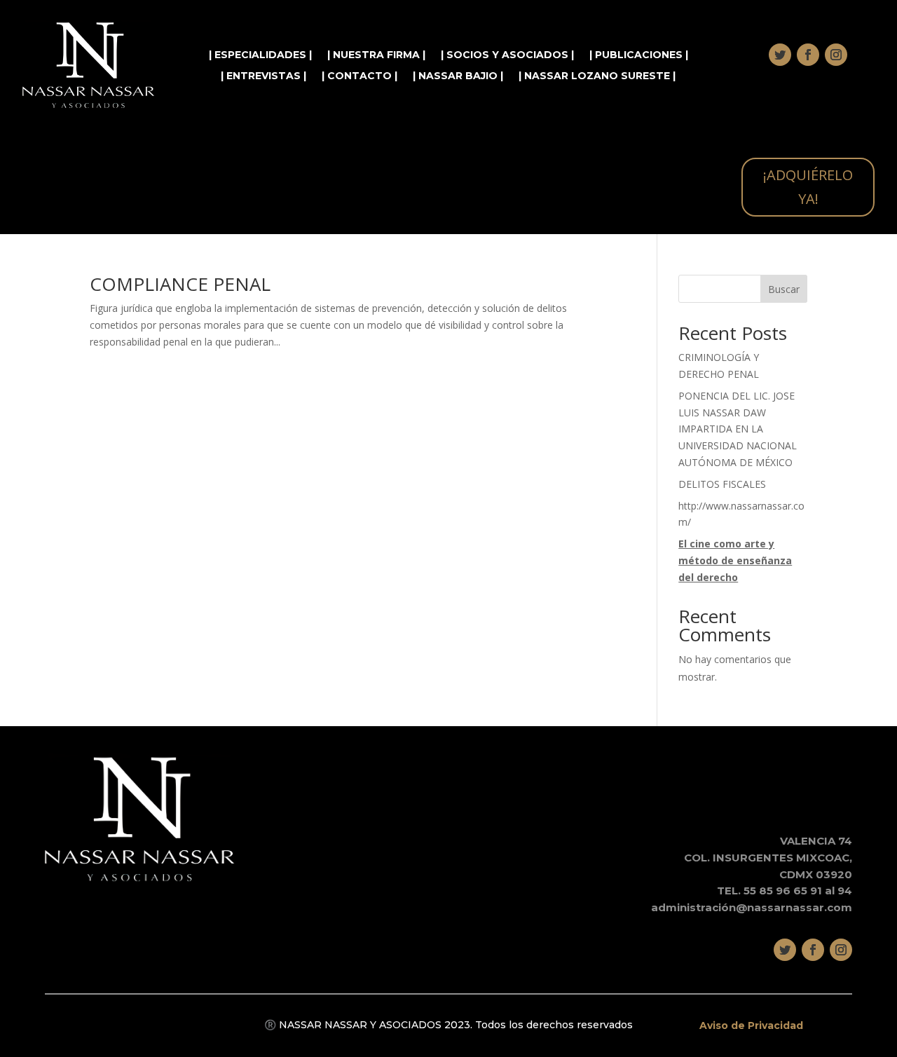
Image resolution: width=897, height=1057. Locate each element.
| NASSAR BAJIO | (458, 76)
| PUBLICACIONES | (638, 55)
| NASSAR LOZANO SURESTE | (597, 76)
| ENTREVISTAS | (263, 76)
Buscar (784, 289)
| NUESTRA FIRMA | (376, 55)
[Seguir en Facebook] (808, 54)
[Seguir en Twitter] (780, 54)
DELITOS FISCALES (722, 484)
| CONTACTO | (359, 76)
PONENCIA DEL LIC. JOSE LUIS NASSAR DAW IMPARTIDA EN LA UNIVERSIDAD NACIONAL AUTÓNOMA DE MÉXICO (737, 429)
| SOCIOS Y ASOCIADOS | (507, 55)
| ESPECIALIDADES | (260, 55)
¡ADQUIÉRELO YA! (808, 186)
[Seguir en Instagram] (836, 54)
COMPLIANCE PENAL (180, 283)
